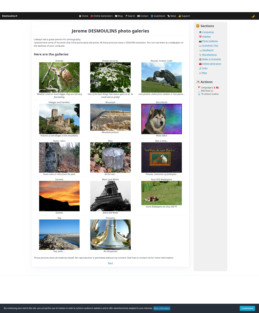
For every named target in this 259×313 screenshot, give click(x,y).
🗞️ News (171, 15)
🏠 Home (83, 15)
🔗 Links (203, 68)
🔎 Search (130, 15)
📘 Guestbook (158, 15)
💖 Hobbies (205, 36)
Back (110, 263)
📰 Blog (119, 15)
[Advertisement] (129, 6)
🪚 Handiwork (206, 50)
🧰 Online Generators (101, 15)
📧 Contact (142, 15)
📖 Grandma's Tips (208, 45)
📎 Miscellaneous (208, 55)
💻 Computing (206, 32)
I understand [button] (247, 308)
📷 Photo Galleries (208, 41)
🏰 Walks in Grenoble (210, 59)
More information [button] (162, 308)
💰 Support (184, 15)
